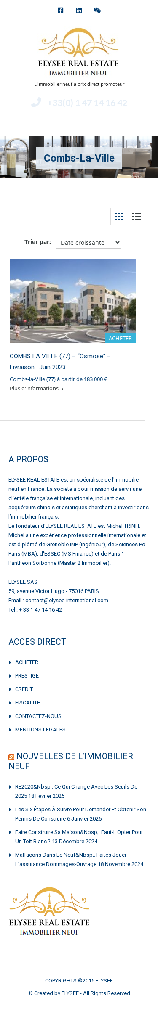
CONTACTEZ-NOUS (38, 716)
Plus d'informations (35, 388)
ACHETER (26, 662)
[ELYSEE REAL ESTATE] (79, 53)
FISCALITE (27, 702)
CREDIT (24, 689)
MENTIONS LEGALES (40, 729)
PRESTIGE (27, 676)
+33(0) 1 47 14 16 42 (87, 102)
